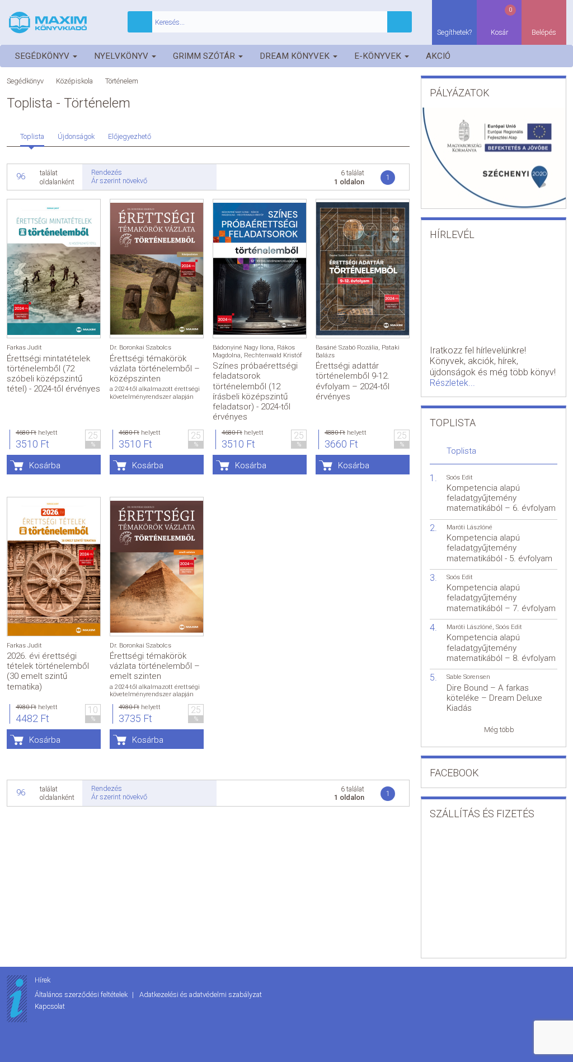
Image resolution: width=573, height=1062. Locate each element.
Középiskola (74, 81)
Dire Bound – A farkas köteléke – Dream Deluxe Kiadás (494, 698)
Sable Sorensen (468, 677)
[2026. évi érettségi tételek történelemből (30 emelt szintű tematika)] (53, 566)
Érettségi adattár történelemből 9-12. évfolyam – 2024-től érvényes (352, 381)
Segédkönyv (43, 56)
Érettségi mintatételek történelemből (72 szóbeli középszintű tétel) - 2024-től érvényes (53, 373)
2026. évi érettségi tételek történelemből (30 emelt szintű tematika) (48, 671)
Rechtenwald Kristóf (273, 355)
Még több (499, 729)
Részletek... (452, 383)
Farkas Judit (24, 347)
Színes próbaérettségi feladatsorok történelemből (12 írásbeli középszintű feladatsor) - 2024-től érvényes (255, 391)
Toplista (32, 136)
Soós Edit (460, 477)
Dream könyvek (296, 56)
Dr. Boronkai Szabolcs (140, 347)
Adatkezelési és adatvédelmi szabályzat (200, 994)
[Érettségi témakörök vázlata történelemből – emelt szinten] (156, 566)
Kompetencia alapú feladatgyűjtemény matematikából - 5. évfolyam (499, 548)
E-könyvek (378, 56)
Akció (438, 56)
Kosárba (44, 465)
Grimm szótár (205, 56)
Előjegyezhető (129, 136)
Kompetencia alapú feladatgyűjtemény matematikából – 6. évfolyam (501, 498)
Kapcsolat (50, 1006)
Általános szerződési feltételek (82, 994)
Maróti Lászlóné (469, 527)
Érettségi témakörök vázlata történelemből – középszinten (155, 368)
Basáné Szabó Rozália (347, 347)
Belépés (544, 32)
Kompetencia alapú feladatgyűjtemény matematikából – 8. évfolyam (501, 647)
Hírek (42, 980)
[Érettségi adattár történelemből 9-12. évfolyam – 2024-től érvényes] (362, 268)
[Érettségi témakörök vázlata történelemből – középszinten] (156, 268)
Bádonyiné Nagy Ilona (243, 347)
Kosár (502, 21)
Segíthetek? (454, 32)
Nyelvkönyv (122, 56)
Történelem (121, 81)
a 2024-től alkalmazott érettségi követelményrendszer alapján (155, 392)
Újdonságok (76, 136)
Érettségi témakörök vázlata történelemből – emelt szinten (155, 666)
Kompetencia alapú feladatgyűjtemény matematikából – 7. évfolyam (501, 598)
